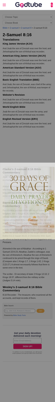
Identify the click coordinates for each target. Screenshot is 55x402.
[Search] (52, 5)
